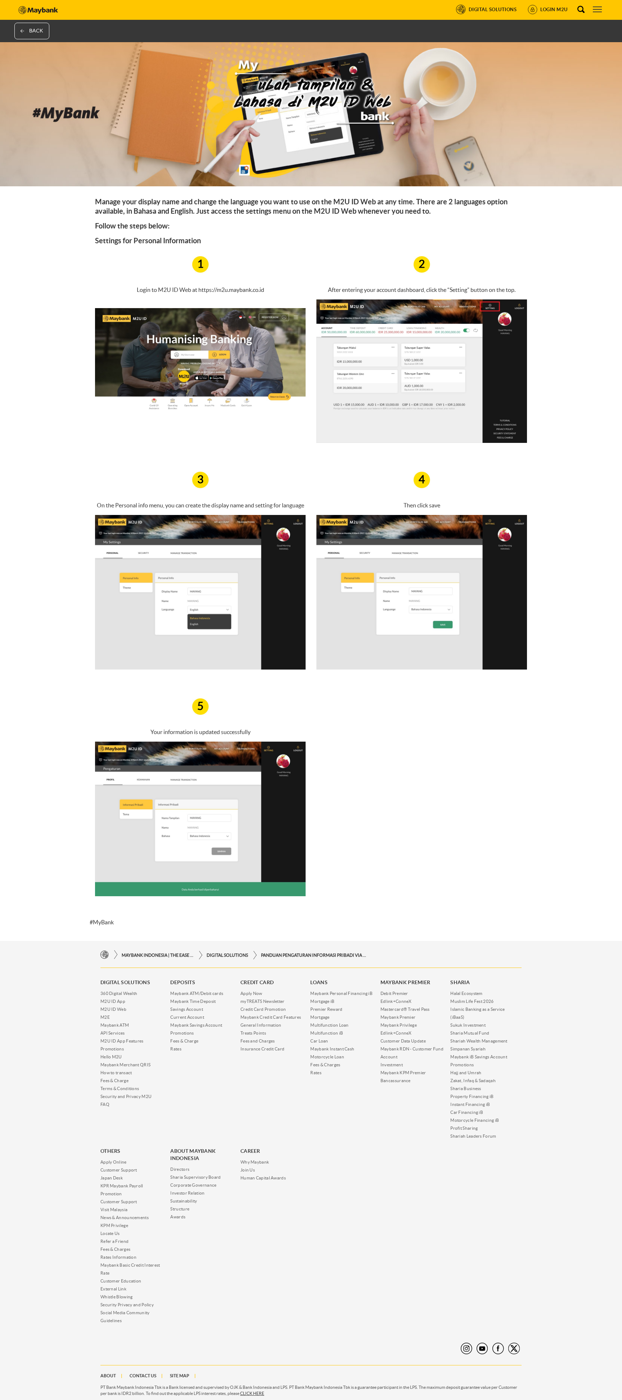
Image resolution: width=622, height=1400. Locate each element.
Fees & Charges (325, 1064)
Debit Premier (394, 993)
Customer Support (118, 1170)
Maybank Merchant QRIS (125, 1064)
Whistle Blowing (116, 1296)
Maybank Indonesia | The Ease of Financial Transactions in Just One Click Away (158, 955)
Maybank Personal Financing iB (341, 993)
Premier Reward (326, 1009)
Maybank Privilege (398, 1025)
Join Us (247, 1170)
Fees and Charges (257, 1041)
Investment (391, 1064)
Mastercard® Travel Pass (405, 1009)
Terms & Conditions (119, 1088)
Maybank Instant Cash (332, 1048)
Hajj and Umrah (465, 1072)
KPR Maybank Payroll (121, 1185)
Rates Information (118, 1257)
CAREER (250, 1151)
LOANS (319, 982)
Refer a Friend (114, 1241)
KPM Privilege (114, 1225)
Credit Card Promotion (263, 1009)
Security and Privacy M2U (126, 1096)
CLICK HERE (252, 1393)
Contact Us (143, 1375)
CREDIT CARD (257, 982)
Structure (179, 1208)
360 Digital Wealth (118, 993)
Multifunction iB (326, 1033)
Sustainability (183, 1201)
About (108, 1375)
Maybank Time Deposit (193, 1001)
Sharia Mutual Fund (469, 1033)
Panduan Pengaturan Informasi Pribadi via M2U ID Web (315, 955)
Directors (179, 1169)
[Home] (104, 954)
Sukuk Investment (468, 1025)
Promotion (111, 1193)
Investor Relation (187, 1193)
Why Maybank (254, 1162)
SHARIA (460, 982)
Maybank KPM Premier (403, 1072)
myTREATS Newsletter (262, 1001)
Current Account (187, 1017)
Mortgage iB (322, 1001)
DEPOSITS (182, 982)
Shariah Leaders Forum (473, 1136)
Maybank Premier (398, 1017)
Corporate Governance (193, 1185)
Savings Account (186, 1009)
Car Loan (319, 1041)
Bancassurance (395, 1080)
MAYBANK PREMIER (405, 982)
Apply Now (251, 993)
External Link (113, 1288)
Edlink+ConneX (396, 1001)
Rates (175, 1048)
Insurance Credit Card (262, 1048)
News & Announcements (124, 1217)
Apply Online (113, 1162)
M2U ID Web (113, 1009)
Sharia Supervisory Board (195, 1177)
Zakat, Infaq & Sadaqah (473, 1080)
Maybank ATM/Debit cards (196, 993)
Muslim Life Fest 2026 (471, 1001)
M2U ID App (112, 1001)
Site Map (179, 1375)
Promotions (112, 1048)
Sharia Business (465, 1088)
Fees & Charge (114, 1080)
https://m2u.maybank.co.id (231, 289)
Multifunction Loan (329, 1025)
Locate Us (110, 1233)
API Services (112, 1033)
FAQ (104, 1104)
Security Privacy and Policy (127, 1304)
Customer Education (120, 1281)
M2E (105, 1017)
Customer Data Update (403, 1041)
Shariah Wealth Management (479, 1041)
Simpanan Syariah (468, 1048)
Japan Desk (111, 1177)
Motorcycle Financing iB (474, 1120)
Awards (177, 1216)
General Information (260, 1025)
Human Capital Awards (263, 1177)
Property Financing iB (471, 1096)
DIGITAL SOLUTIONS (227, 955)
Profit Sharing (464, 1128)
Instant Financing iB (470, 1104)
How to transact (116, 1072)
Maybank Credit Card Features (270, 1017)
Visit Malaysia (113, 1209)
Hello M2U (111, 1056)
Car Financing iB (466, 1112)
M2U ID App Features (122, 1041)
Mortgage (319, 1017)
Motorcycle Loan (327, 1056)
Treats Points (253, 1033)
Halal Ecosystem (466, 993)
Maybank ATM (114, 1025)
